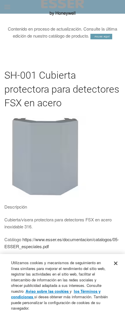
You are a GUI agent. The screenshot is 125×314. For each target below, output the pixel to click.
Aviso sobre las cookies (48, 291)
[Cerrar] (115, 263)
